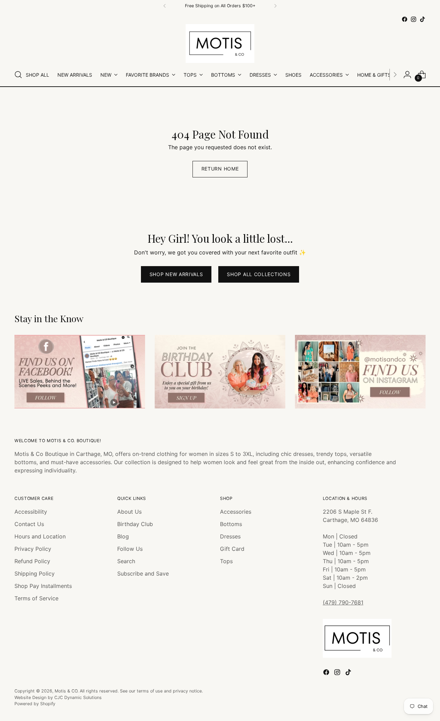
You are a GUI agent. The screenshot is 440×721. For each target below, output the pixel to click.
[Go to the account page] (407, 74)
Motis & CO (66, 690)
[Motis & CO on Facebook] (405, 19)
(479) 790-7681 (343, 602)
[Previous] (164, 6)
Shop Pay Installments (43, 585)
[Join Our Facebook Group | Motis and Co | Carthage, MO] (79, 371)
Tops (226, 561)
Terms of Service (36, 598)
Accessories (235, 511)
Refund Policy (32, 561)
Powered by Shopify (34, 703)
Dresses (230, 536)
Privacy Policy (32, 548)
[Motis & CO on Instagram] (413, 19)
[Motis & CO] (220, 43)
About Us (129, 511)
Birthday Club (135, 524)
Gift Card (232, 548)
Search (126, 561)
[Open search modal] (18, 74)
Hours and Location (40, 536)
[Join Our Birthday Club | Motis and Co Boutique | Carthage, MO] (220, 371)
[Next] (275, 6)
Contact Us (29, 524)
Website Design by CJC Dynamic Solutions (58, 697)
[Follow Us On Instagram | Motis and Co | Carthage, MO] (360, 371)
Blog (123, 536)
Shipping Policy (34, 573)
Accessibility (30, 511)
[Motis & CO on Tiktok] (422, 19)
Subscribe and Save (143, 573)
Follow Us (130, 548)
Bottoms (231, 524)
